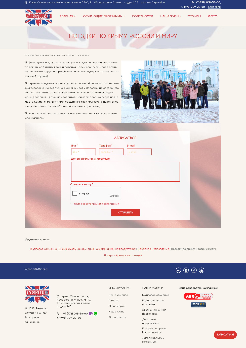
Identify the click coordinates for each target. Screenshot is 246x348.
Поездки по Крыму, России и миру (193, 248)
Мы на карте (117, 306)
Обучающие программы (103, 16)
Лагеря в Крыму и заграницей (123, 255)
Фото (212, 16)
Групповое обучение (43, 248)
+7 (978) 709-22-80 (193, 6)
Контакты (214, 6)
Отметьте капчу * (81, 184)
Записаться (225, 334)
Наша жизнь (170, 16)
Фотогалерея (118, 317)
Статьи (113, 300)
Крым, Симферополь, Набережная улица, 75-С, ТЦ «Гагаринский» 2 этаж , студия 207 (83, 2)
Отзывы (194, 16)
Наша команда (118, 295)
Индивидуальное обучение (76, 248)
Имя (73, 145)
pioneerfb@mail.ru (153, 2)
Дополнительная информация (90, 158)
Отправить (125, 212)
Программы (42, 55)
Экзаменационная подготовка (116, 248)
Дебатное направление (153, 248)
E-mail (131, 145)
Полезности (142, 16)
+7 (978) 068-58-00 (208, 2)
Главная (67, 16)
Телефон (105, 145)
